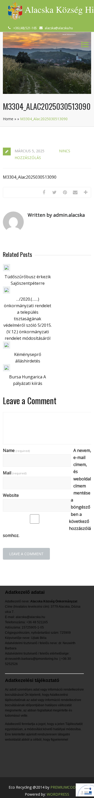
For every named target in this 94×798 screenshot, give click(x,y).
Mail (14, 473)
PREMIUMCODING (66, 787)
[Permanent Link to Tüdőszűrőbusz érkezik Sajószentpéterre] (6, 270)
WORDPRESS (58, 794)
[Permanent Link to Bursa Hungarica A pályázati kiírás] (6, 370)
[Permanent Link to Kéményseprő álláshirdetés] (6, 347)
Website (11, 495)
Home (8, 118)
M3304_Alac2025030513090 (29, 177)
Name (16, 450)
